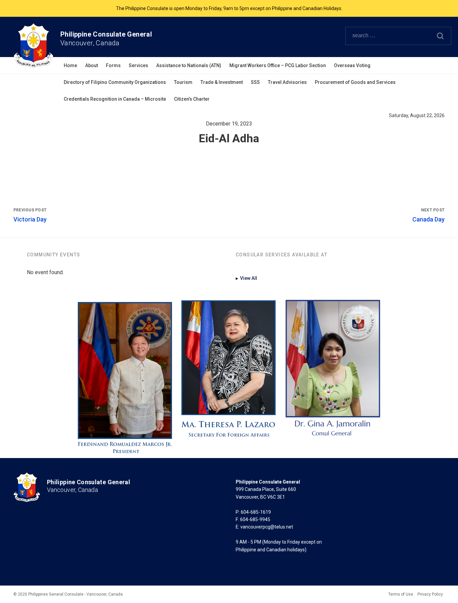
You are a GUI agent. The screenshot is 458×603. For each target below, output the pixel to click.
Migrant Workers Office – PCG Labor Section (277, 65)
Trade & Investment (222, 82)
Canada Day (428, 219)
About (91, 65)
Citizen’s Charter (192, 99)
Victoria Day (30, 219)
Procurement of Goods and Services (355, 82)
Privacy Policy (430, 594)
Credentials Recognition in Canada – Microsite (115, 99)
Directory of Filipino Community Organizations (115, 82)
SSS (255, 82)
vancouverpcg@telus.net (266, 527)
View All (246, 278)
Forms (113, 65)
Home (70, 65)
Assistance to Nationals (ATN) (188, 65)
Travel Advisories (287, 82)
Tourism (183, 82)
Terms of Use (400, 594)
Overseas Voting (352, 65)
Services (138, 65)
